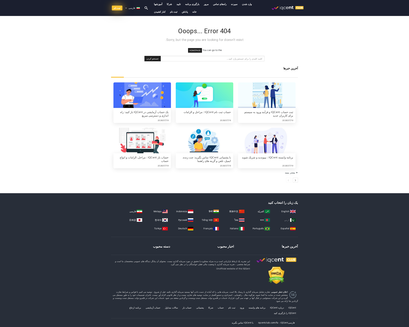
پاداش (185, 11)
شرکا (169, 4)
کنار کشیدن (160, 11)
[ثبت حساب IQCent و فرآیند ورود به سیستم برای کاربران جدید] (267, 95)
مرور (206, 4)
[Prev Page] (288, 180)
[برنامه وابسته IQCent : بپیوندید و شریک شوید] (267, 140)
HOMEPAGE (195, 50)
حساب (221, 307)
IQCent (292, 307)
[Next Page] (295, 180)
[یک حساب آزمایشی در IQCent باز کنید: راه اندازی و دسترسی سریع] (142, 95)
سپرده (234, 4)
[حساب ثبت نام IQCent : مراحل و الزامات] (204, 95)
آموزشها (158, 4)
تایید (179, 4)
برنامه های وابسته (257, 307)
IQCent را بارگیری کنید (285, 313)
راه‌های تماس (220, 4)
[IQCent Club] (276, 263)
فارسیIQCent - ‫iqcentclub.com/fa (276, 322)
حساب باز (187, 307)
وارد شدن (247, 4)
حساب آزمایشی (153, 307)
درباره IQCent (277, 307)
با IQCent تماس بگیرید (243, 322)
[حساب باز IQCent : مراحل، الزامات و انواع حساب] (142, 140)
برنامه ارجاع (135, 307)
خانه (194, 11)
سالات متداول (171, 307)
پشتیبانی (200, 307)
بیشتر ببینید (290, 172)
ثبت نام (173, 11)
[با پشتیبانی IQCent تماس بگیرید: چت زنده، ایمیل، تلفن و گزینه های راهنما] (204, 140)
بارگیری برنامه (192, 4)
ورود (242, 307)
